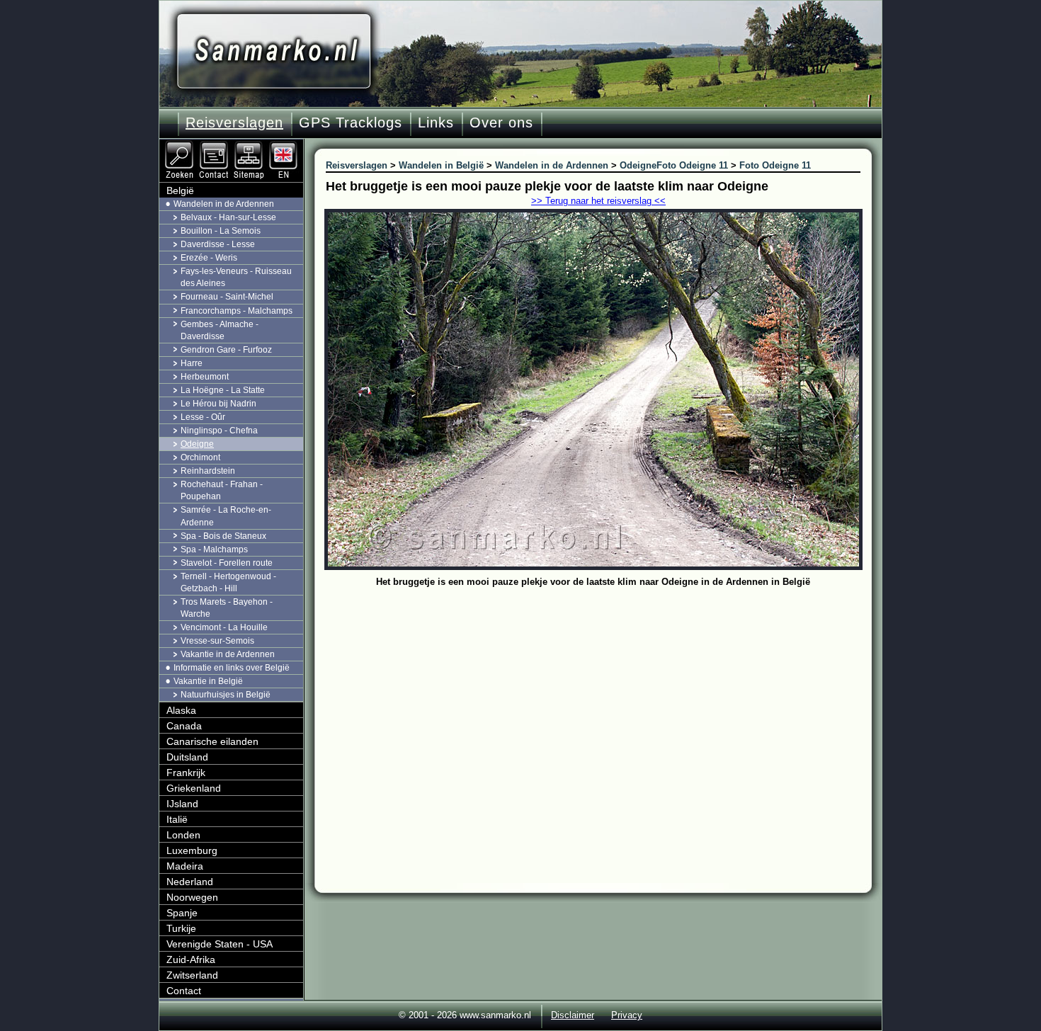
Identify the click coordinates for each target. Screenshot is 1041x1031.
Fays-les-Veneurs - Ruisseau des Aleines (236, 277)
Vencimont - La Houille (224, 627)
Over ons (501, 122)
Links (436, 122)
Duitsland (187, 757)
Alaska (181, 710)
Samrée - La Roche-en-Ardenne (226, 516)
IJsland (182, 803)
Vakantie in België (208, 681)
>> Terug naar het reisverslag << (598, 200)
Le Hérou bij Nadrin (218, 404)
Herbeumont (205, 377)
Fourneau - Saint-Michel (227, 297)
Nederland (189, 881)
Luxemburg (191, 850)
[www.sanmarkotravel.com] (284, 145)
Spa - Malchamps (214, 549)
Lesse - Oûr (203, 417)
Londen (183, 835)
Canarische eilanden (212, 741)
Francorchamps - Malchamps (236, 311)
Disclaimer (572, 1015)
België (180, 190)
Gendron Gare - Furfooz (226, 350)
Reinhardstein (208, 471)
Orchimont (200, 457)
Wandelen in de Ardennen (224, 204)
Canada (184, 725)
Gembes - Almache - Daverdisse (219, 330)
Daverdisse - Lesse (218, 244)
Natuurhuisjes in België (226, 695)
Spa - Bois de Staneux (223, 536)
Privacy (626, 1015)
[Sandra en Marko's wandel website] (273, 51)
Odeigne (197, 444)
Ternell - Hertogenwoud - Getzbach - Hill (228, 582)
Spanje (182, 912)
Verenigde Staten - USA (219, 944)
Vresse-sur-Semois (217, 641)
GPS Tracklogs (350, 122)
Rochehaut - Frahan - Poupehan (222, 490)
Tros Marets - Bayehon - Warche (227, 608)
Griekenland (193, 788)
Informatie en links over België (232, 668)
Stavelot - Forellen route (227, 563)
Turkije (181, 928)
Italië (177, 819)
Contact (183, 990)
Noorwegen (192, 897)
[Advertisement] (603, 697)
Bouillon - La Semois (221, 231)
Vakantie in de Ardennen (228, 654)
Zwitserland (192, 975)
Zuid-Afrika (190, 959)
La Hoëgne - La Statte (223, 390)
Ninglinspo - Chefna (219, 430)
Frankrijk (185, 772)
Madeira (184, 866)
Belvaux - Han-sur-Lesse (228, 217)
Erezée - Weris (209, 258)
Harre (192, 363)
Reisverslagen (234, 122)
